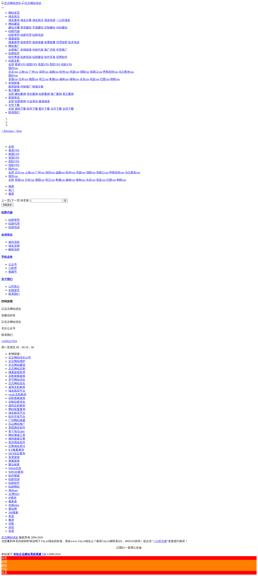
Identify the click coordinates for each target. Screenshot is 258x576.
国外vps (13, 176)
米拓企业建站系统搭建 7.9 (29, 554)
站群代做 (7, 212)
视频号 (12, 271)
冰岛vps (90, 179)
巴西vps (111, 179)
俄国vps (40, 179)
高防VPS (13, 161)
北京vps (19, 172)
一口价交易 (160, 541)
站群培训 (14, 227)
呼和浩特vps (116, 172)
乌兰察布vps (132, 172)
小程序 (12, 268)
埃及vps (101, 179)
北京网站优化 (9, 537)
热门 (11, 190)
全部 (11, 64)
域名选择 (14, 245)
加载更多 (7, 204)
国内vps (13, 168)
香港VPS (13, 150)
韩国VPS (13, 154)
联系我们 (14, 293)
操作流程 (14, 242)
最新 (11, 193)
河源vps (80, 172)
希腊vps (60, 179)
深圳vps (50, 172)
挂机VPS (13, 165)
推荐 (11, 186)
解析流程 (14, 249)
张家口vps (102, 172)
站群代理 (14, 223)
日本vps (29, 179)
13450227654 (9, 341)
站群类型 (14, 219)
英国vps (19, 179)
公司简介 (14, 286)
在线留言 (14, 290)
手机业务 (7, 256)
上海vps (29, 172)
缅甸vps (80, 179)
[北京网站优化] (129, 3)
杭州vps (70, 172)
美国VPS (13, 157)
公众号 (12, 264)
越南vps (70, 179)
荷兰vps (50, 179)
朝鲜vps (121, 179)
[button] (7, 131)
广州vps (40, 172)
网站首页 (14, 12)
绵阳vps (90, 172)
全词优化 (7, 234)
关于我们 (7, 279)
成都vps (60, 172)
